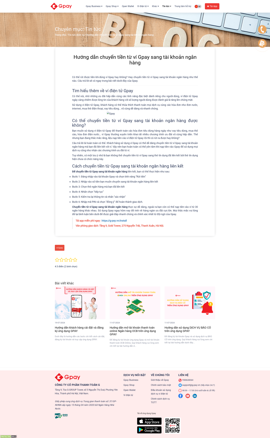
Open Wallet (128, 6)
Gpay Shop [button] (111, 6)
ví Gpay (59, 248)
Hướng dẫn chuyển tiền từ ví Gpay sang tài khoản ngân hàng (120, 34)
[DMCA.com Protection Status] (8, 436)
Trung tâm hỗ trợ (183, 6)
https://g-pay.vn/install (114, 220)
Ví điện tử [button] (142, 6)
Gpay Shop (128, 385)
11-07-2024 (115, 323)
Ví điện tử (128, 395)
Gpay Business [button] (93, 6)
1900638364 (187, 380)
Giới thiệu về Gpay (160, 380)
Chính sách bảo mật (161, 385)
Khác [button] (155, 6)
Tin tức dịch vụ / (77, 34)
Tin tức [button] (166, 6)
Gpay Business (130, 380)
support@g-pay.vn (198, 385)
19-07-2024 (60, 323)
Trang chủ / (61, 34)
